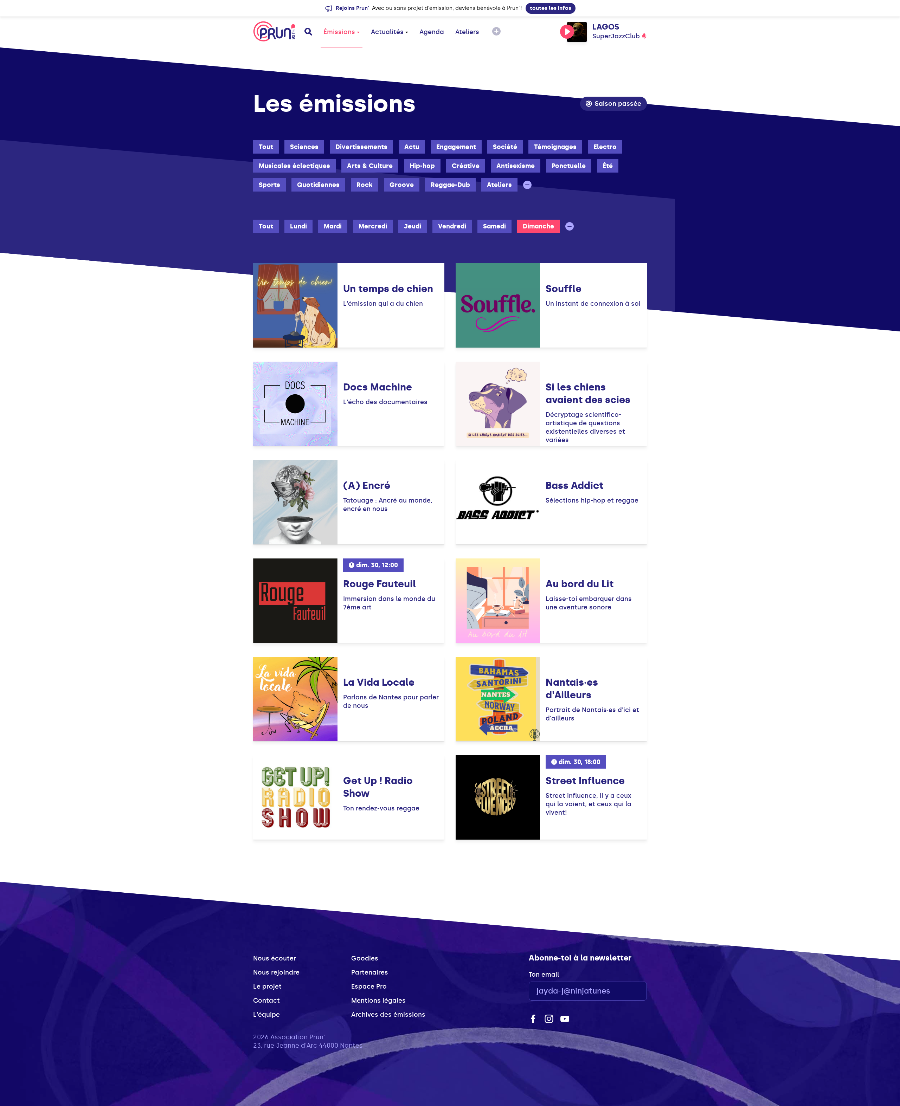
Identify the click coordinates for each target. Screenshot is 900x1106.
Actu (411, 147)
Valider (622, 991)
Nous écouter (274, 958)
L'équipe (266, 1014)
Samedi (494, 226)
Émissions (339, 32)
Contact (266, 1000)
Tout (266, 147)
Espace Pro (369, 986)
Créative (466, 166)
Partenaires (369, 972)
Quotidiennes (318, 185)
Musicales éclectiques (294, 166)
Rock (364, 185)
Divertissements (361, 147)
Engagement (456, 147)
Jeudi (412, 226)
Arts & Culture (370, 166)
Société (505, 147)
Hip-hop (422, 166)
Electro (605, 147)
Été (608, 166)
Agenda (431, 32)
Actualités (387, 32)
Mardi (333, 226)
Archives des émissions (388, 1014)
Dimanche (538, 226)
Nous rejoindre (276, 972)
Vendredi (452, 226)
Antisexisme (515, 166)
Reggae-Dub (450, 185)
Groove (402, 185)
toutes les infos (550, 8)
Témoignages (555, 147)
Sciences (304, 147)
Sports (269, 185)
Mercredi (373, 226)
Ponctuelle (569, 166)
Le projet (267, 986)
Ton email (544, 974)
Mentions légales (378, 1000)
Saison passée (618, 104)
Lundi (298, 226)
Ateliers (467, 32)
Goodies (364, 958)
